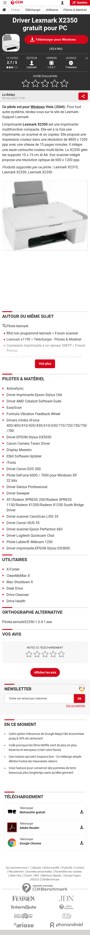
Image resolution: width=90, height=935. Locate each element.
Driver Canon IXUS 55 (23, 523)
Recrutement (16, 871)
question (82, 2)
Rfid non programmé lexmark (29, 333)
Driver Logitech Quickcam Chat (30, 535)
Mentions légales (51, 875)
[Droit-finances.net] (66, 907)
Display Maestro (19, 450)
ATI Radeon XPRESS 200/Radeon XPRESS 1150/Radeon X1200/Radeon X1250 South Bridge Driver (45, 505)
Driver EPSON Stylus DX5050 (29, 437)
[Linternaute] (23, 907)
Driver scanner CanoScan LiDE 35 (32, 516)
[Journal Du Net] (66, 898)
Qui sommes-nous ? (17, 867)
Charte (28, 875)
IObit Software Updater (24, 456)
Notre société (51, 867)
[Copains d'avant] (23, 916)
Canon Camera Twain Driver (28, 443)
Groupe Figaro (72, 875)
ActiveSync (15, 388)
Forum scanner (66, 333)
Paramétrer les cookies (68, 871)
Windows (38, 107)
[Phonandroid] (66, 925)
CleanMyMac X (18, 576)
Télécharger (33, 10)
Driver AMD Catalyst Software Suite (34, 401)
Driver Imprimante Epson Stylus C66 (34, 395)
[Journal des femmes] (23, 898)
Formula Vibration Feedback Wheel (33, 414)
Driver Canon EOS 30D (24, 469)
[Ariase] (23, 925)
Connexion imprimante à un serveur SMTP (39, 345)
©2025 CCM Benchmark (45, 879)
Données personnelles (39, 871)
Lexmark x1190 (18, 339)
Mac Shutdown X (20, 582)
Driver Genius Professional (27, 487)
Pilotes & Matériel (75, 10)
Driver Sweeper (18, 493)
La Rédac (8, 94)
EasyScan (14, 407)
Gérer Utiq (15, 875)
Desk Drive (15, 588)
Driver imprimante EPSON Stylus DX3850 (38, 548)
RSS (36, 875)
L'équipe (36, 867)
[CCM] (17, 2)
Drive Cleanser (18, 595)
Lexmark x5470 (18, 357)
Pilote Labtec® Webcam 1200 (30, 542)
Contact (79, 867)
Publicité (67, 867)
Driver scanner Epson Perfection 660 (34, 529)
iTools (11, 462)
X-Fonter (13, 569)
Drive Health (16, 601)
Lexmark (32, 67)
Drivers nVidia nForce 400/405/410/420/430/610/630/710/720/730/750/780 (47, 425)
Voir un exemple (75, 705)
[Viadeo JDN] (66, 916)
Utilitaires (52, 10)
